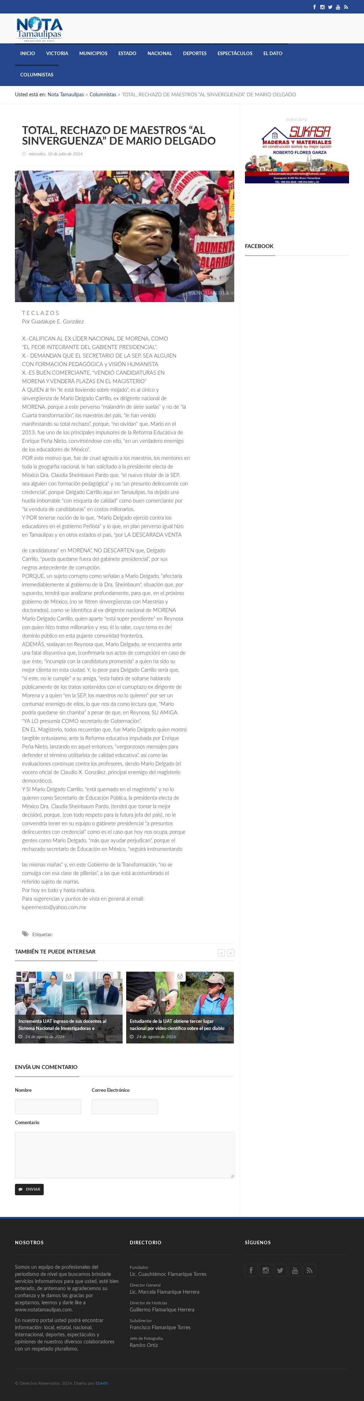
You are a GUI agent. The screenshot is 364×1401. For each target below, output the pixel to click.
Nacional (160, 54)
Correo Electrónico (110, 1090)
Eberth (102, 1383)
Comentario (27, 1123)
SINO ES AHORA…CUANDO (159, 1021)
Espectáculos (235, 54)
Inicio (27, 54)
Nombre (23, 1090)
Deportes (195, 54)
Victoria (57, 54)
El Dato (273, 54)
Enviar (32, 1189)
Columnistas (36, 75)
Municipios (93, 54)
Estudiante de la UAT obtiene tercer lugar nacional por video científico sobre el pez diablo (65, 1025)
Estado (127, 54)
